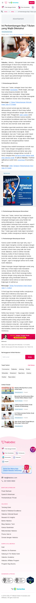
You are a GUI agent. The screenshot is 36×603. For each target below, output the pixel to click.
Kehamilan (5, 373)
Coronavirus (5, 369)
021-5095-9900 (8, 481)
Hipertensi (21, 373)
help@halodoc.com (9, 478)
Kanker (4, 377)
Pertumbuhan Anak (7, 31)
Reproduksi (11, 377)
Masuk (32, 2)
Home (5, 11)
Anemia (29, 373)
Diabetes (14, 369)
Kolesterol (13, 373)
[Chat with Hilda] (33, 449)
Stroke (28, 369)
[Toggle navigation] (2, 3)
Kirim (30, 357)
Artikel (12, 11)
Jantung (21, 369)
